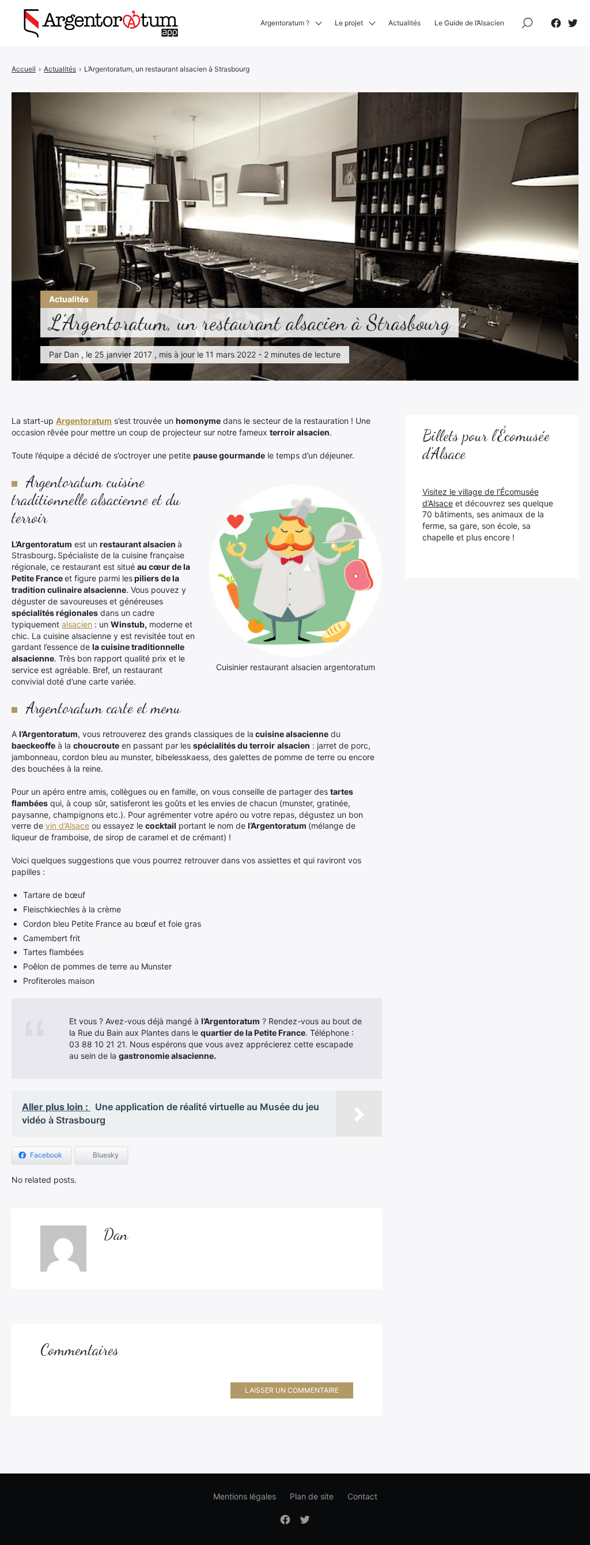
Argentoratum (84, 421)
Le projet (349, 22)
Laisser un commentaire (292, 1390)
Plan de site (312, 1496)
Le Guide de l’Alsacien (469, 22)
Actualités (404, 22)
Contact (362, 1496)
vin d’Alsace (67, 825)
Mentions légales (244, 1496)
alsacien (77, 624)
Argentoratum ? (284, 22)
